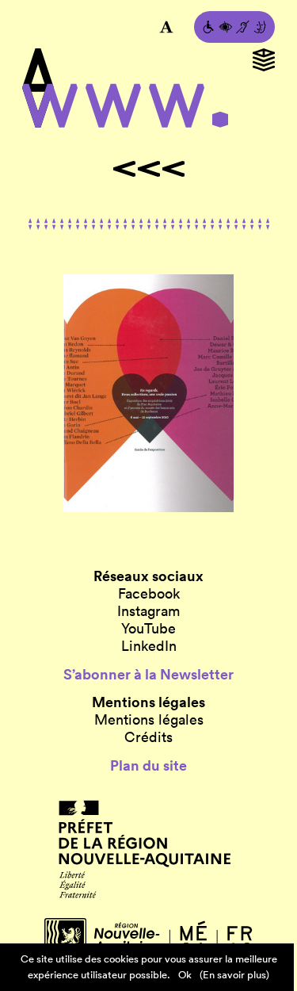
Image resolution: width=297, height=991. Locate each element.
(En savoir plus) (234, 974)
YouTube (148, 628)
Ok (185, 974)
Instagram (148, 611)
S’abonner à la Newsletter (148, 674)
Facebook (149, 594)
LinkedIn (149, 646)
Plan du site (148, 766)
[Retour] (148, 169)
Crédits (148, 737)
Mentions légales (149, 720)
